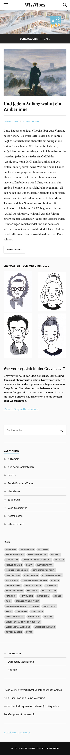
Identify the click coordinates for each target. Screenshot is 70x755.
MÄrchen (11, 596)
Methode (32, 591)
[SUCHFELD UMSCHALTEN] (64, 5)
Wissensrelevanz (45, 627)
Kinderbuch (31, 575)
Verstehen (37, 611)
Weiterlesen (14, 249)
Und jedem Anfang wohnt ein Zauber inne (32, 106)
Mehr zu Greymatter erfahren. (21, 409)
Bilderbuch (27, 549)
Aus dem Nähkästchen (21, 466)
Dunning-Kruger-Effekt (37, 560)
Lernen (55, 580)
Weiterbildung (15, 616)
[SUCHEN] (61, 430)
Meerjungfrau (14, 591)
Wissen (48, 616)
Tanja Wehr (11, 121)
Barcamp (11, 549)
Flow (29, 565)
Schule (58, 596)
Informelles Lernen (43, 570)
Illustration (44, 565)
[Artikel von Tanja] (18, 292)
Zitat (29, 632)
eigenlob (53, 748)
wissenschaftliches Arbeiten (23, 622)
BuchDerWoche (15, 554)
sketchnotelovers (33, 748)
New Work (27, 596)
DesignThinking (37, 554)
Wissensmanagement (18, 627)
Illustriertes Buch (17, 570)
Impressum (14, 653)
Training (21, 611)
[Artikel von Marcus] (18, 336)
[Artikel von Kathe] (52, 336)
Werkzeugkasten (17, 507)
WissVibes (35, 5)
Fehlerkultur (14, 565)
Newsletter (14, 491)
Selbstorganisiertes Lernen (22, 606)
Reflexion (43, 596)
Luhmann (51, 585)
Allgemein (13, 458)
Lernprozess (13, 585)
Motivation (49, 591)
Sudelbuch (14, 499)
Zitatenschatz (16, 524)
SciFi (8, 601)
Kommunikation (52, 575)
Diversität (12, 560)
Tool (9, 611)
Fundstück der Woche (20, 483)
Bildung (43, 549)
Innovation (13, 575)
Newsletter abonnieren (17, 732)
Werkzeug (34, 616)
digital (55, 554)
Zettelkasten (15, 515)
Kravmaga (12, 580)
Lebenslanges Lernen (35, 580)
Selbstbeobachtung (27, 601)
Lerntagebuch (33, 585)
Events (12, 475)
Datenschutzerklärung (21, 661)
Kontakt (12, 669)
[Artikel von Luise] (52, 292)
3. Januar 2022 (32, 121)
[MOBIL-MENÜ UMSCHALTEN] (6, 5)
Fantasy (59, 560)
